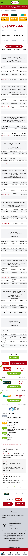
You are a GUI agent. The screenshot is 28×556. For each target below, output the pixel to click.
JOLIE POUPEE (5, 241)
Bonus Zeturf (4, 377)
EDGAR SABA (4, 307)
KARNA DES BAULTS (6, 186)
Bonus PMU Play (5, 390)
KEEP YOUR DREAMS (6, 126)
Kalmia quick (13, 10)
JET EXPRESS (4, 213)
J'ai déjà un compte (20, 503)
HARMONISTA (5, 211)
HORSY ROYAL (5, 160)
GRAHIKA (4, 156)
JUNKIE (3, 133)
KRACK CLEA (4, 151)
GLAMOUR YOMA (5, 109)
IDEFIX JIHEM (5, 274)
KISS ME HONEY (5, 97)
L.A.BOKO (4, 221)
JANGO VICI (4, 209)
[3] (7, 396)
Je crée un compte (7, 503)
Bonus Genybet (5, 404)
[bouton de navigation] (2, 2)
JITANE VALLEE (5, 272)
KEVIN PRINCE (5, 71)
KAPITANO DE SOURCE (6, 131)
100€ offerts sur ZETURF (15, 46)
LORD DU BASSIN (5, 64)
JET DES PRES (4, 243)
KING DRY (4, 250)
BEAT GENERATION (6, 216)
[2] (7, 382)
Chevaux (7, 10)
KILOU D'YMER (5, 158)
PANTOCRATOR (5, 123)
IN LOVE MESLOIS (5, 280)
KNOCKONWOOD (6, 76)
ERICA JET (4, 312)
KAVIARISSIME (5, 305)
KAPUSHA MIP (5, 238)
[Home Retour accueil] (15, 2)
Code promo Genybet (22, 404)
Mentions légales (11, 515)
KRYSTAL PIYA (5, 74)
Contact (4, 515)
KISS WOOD (4, 327)
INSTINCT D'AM (5, 103)
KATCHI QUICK (5, 94)
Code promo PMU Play (21, 390)
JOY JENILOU (5, 182)
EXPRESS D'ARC (5, 218)
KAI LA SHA (4, 334)
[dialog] (2, 554)
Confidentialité (20, 515)
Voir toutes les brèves (14, 486)
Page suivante (14, 357)
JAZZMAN (4, 300)
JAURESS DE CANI (5, 283)
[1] (7, 369)
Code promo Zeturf (22, 377)
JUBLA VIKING (5, 153)
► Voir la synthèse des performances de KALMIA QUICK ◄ (14, 50)
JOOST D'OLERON (5, 245)
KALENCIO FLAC (5, 248)
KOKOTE (4, 302)
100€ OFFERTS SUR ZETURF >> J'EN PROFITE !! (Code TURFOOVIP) (14, 6)
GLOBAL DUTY (5, 128)
